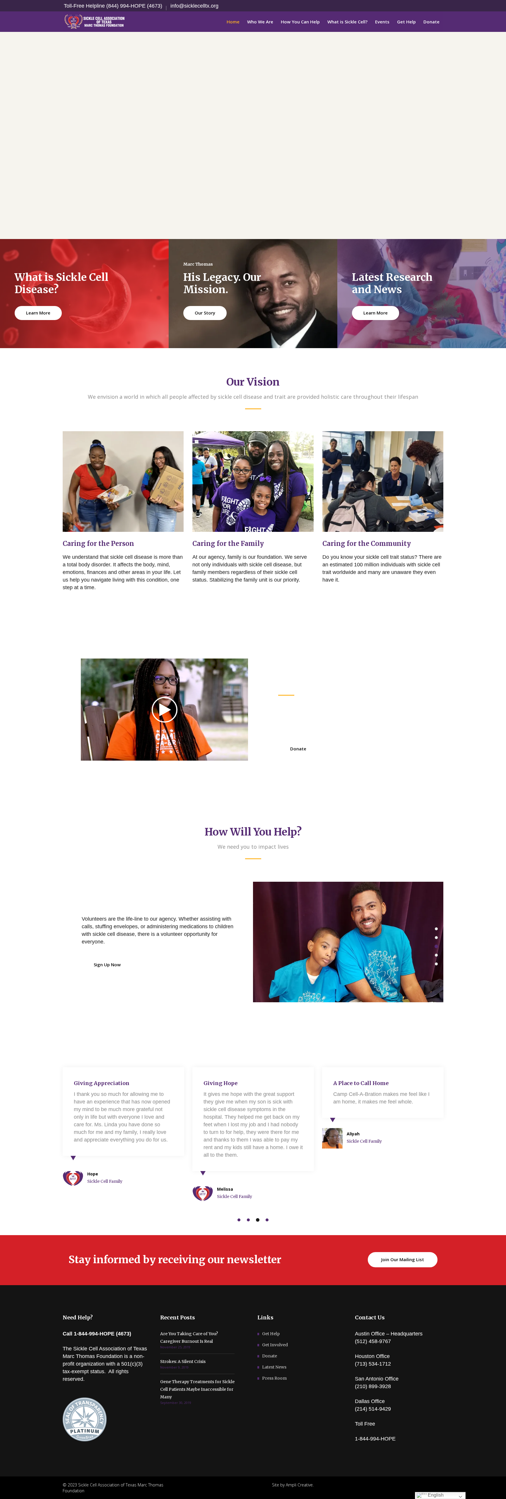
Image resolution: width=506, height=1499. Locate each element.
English (435, 1495)
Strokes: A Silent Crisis (183, 1361)
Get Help (271, 1333)
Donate (269, 1356)
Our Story (205, 313)
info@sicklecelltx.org (194, 6)
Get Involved (275, 1344)
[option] (348, 942)
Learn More (38, 313)
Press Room (274, 1378)
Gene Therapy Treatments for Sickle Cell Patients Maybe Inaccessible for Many (197, 1389)
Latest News (274, 1367)
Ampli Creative (299, 1485)
